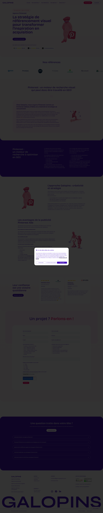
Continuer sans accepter (51, 262)
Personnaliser (41, 262)
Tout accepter (62, 262)
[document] (51, 256)
